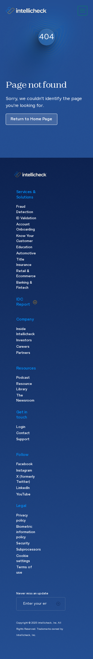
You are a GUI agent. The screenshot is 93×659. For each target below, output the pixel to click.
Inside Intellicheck (25, 331)
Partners (23, 353)
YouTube (23, 494)
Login (20, 427)
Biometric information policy (25, 532)
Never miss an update (32, 593)
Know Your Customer (25, 238)
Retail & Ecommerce (26, 273)
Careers (22, 346)
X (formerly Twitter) (25, 479)
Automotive (26, 253)
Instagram (24, 470)
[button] (83, 11)
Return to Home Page (31, 119)
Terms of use (24, 570)
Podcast (23, 378)
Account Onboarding (25, 227)
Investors (24, 340)
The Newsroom (25, 398)
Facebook (24, 464)
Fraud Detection (24, 209)
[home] (26, 10)
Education (24, 247)
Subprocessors (26, 549)
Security (23, 543)
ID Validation (26, 218)
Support (22, 439)
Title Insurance (24, 262)
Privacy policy (22, 518)
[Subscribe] (58, 604)
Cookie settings (23, 558)
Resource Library (24, 386)
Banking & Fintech (24, 285)
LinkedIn (23, 488)
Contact (23, 433)
